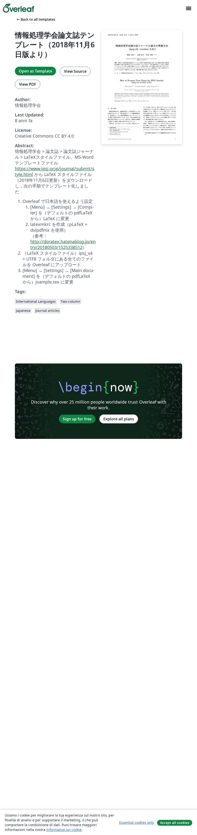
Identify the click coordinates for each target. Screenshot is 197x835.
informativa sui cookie (64, 829)
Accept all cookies (174, 822)
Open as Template (35, 71)
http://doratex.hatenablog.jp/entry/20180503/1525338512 (63, 244)
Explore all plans (118, 419)
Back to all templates (35, 19)
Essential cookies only (136, 822)
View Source (75, 71)
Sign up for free (77, 419)
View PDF (27, 84)
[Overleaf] (18, 8)
